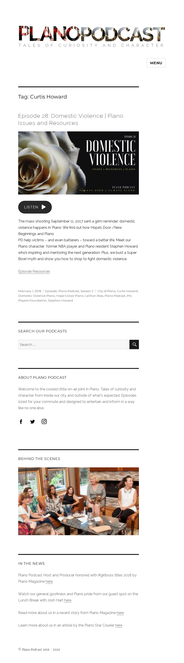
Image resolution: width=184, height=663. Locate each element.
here (49, 581)
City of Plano (106, 291)
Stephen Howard (60, 300)
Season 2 (87, 291)
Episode (51, 291)
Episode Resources (34, 271)
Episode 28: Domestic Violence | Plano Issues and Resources (70, 119)
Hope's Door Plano (69, 295)
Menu (156, 63)
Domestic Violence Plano (36, 295)
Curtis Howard (127, 291)
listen (31, 207)
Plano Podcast (68, 291)
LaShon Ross (94, 295)
